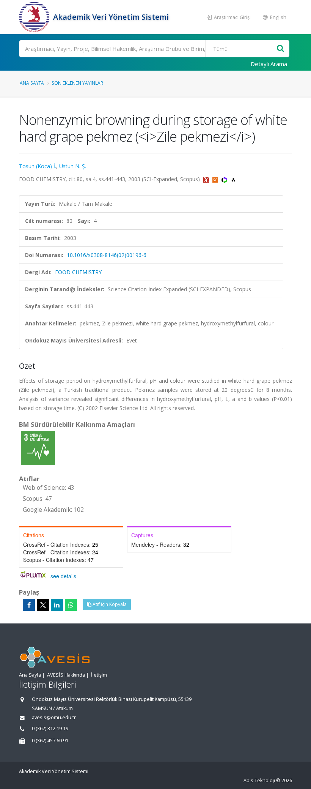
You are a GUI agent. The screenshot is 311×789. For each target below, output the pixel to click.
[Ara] (280, 48)
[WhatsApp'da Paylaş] (71, 605)
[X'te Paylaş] (43, 605)
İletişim (99, 675)
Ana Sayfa (32, 83)
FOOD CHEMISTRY (78, 272)
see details (63, 576)
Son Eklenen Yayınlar (77, 83)
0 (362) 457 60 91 (50, 740)
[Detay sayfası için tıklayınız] (38, 447)
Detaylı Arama (269, 64)
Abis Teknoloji (259, 780)
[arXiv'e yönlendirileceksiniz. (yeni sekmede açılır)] (206, 179)
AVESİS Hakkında (66, 675)
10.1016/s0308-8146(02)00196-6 (106, 255)
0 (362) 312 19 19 (50, 728)
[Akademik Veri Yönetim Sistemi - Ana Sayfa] (35, 17)
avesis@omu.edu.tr (54, 717)
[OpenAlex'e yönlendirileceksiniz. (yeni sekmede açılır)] (233, 179)
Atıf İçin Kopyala (109, 604)
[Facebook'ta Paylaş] (29, 605)
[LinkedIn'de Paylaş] (57, 605)
